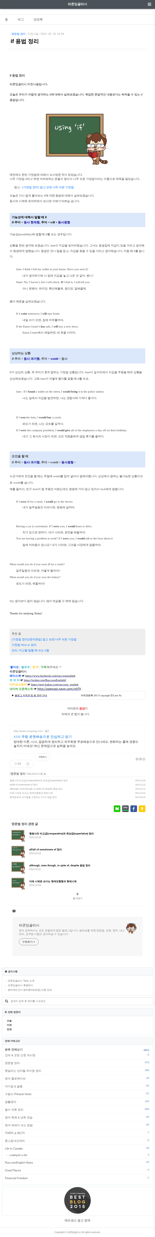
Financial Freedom (77, 1178)
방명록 (38, 19)
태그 (21, 19)
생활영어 (77, 1101)
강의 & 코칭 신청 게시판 (77, 1055)
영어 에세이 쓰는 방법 (77, 1125)
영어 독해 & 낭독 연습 (77, 1117)
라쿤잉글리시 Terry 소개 (21, 980)
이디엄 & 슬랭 (77, 1086)
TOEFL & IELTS (77, 1133)
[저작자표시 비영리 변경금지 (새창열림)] (140, 759)
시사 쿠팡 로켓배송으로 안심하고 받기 (43, 737)
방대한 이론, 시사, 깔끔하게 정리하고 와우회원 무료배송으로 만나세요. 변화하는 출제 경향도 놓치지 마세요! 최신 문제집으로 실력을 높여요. (76, 744)
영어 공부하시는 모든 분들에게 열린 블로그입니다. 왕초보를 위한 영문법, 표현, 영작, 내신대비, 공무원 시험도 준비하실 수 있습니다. (72, 932)
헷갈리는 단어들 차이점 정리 (77, 1070)
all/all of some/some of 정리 (24, 784)
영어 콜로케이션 (77, 1078)
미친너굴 (33, 33)
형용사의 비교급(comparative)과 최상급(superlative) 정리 (39, 780)
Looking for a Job (79, 1155)
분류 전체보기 (14, 1049)
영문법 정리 (19, 33)
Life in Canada (77, 1148)
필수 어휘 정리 (77, 1109)
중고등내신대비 (77, 1140)
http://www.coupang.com (28, 731)
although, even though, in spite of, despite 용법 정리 (36, 789)
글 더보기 (77, 898)
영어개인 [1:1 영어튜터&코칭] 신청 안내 (30, 989)
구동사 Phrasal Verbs (77, 1094)
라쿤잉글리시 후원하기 (20, 985)
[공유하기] (28, 764)
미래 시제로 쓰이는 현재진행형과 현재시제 (31, 793)
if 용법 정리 (25, 41)
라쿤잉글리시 (77, 4)
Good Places (77, 1170)
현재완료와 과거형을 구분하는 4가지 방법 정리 (33, 797)
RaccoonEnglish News (77, 1162)
